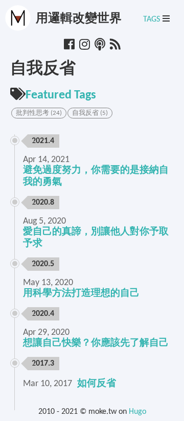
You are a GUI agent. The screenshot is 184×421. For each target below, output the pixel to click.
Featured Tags (61, 95)
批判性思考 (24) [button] (39, 113)
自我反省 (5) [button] (90, 113)
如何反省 (96, 384)
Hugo (137, 412)
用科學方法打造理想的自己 (81, 293)
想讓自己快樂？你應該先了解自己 (96, 343)
